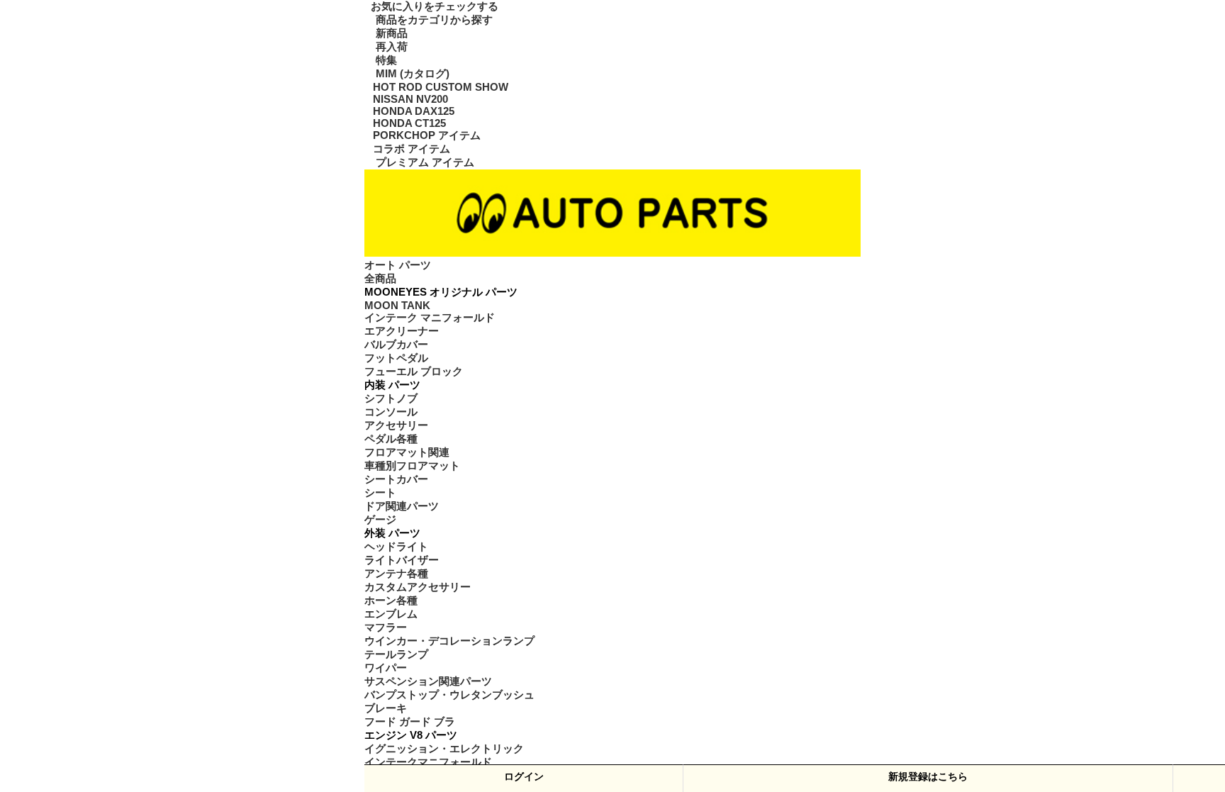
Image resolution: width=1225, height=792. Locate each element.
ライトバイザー (401, 564)
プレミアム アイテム (423, 165)
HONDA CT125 (402, 125)
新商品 (390, 33)
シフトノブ (391, 402)
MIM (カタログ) (408, 73)
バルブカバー (396, 348)
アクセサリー (396, 429)
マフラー (385, 631)
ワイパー (385, 672)
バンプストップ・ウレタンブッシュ (449, 699)
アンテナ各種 (396, 577)
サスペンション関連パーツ (428, 685)
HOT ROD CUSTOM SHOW (425, 87)
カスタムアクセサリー (417, 591)
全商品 (380, 282)
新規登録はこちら (928, 776)
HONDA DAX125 (406, 112)
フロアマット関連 (406, 456)
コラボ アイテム (411, 151)
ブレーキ (385, 712)
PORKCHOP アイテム (419, 138)
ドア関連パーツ (401, 510)
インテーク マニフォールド (429, 322)
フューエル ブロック (413, 375)
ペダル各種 (391, 443)
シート (380, 497)
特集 (384, 60)
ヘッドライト (396, 551)
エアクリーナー (401, 335)
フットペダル (396, 362)
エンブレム (391, 618)
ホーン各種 (391, 604)
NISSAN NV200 (404, 100)
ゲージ (380, 524)
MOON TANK (390, 309)
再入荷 (390, 46)
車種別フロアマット (412, 470)
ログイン (524, 776)
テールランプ (396, 658)
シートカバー (396, 483)
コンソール (391, 416)
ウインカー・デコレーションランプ (449, 645)
